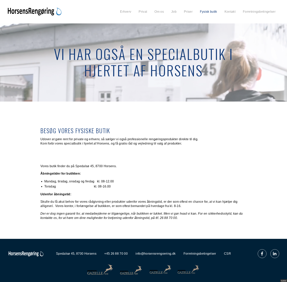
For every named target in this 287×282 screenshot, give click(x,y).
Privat (143, 11)
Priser (188, 11)
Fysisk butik (208, 11)
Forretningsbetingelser (259, 11)
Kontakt (230, 11)
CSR (227, 253)
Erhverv (125, 11)
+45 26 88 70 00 (116, 253)
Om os (159, 11)
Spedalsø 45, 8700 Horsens (76, 253)
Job (173, 11)
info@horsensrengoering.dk (155, 253)
